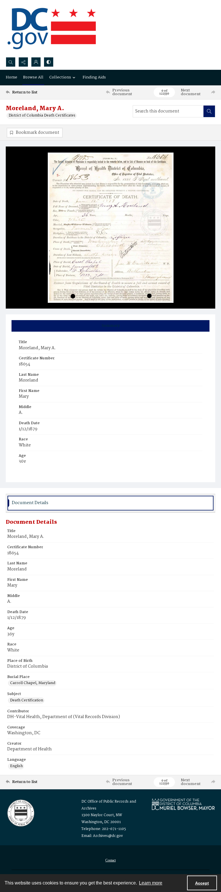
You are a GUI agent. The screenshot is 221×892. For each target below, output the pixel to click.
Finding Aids (94, 77)
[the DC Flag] (52, 28)
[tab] (110, 325)
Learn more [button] (150, 882)
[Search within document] (209, 111)
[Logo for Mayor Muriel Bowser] (183, 804)
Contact (110, 860)
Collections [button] (60, 77)
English (16, 766)
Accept (202, 883)
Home (11, 77)
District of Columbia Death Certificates (42, 116)
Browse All (33, 77)
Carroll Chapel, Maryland (32, 683)
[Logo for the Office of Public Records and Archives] (20, 812)
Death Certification (26, 700)
